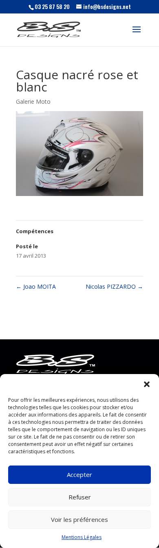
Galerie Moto (33, 101)
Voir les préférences (79, 519)
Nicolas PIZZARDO (114, 286)
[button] (147, 384)
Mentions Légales (82, 537)
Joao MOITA (36, 286)
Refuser (79, 497)
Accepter (79, 474)
